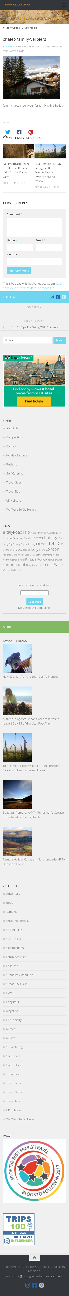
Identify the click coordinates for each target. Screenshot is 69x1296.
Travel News (14, 1092)
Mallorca (7, 554)
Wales (59, 564)
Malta (14, 554)
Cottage (51, 537)
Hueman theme (54, 1276)
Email (40, 240)
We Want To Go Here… (21, 509)
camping (11, 911)
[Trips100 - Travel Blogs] (18, 1233)
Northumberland (11, 559)
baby (58, 533)
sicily (17, 565)
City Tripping (14, 930)
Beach (10, 902)
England (25, 544)
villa (51, 565)
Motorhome (46, 554)
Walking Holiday (10, 570)
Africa (33, 533)
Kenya (42, 549)
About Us (12, 428)
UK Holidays (13, 500)
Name (12, 240)
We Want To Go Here (20, 1119)
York (20, 570)
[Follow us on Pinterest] (64, 297)
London (52, 549)
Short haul (13, 1056)
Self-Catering (14, 473)
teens (41, 565)
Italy (35, 549)
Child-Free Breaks (17, 921)
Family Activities (16, 957)
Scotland (9, 565)
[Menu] (64, 5)
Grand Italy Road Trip (19, 975)
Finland (40, 544)
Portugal (30, 559)
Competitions (15, 437)
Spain (34, 565)
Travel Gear (13, 482)
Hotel (9, 993)
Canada (27, 538)
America (41, 532)
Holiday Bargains (17, 455)
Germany (7, 549)
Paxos (22, 559)
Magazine (12, 1011)
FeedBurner (43, 607)
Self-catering (14, 1047)
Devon (61, 538)
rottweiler (52, 559)
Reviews (11, 464)
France (54, 543)
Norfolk (56, 554)
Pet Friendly (14, 1020)
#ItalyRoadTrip (16, 532)
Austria (51, 532)
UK (47, 565)
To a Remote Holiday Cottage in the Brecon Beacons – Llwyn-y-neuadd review (47, 172)
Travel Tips (13, 491)
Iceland (26, 549)
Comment (14, 214)
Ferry (32, 544)
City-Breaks (13, 939)
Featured (12, 966)
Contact (11, 446)
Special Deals (15, 1065)
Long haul (12, 1002)
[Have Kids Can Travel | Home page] (22, 5)
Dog (5, 544)
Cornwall (37, 538)
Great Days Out (16, 984)
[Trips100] (18, 1244)
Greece (17, 549)
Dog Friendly (14, 544)
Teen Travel (13, 1074)
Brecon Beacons (13, 538)
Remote (11, 1029)
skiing (28, 565)
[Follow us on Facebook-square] (57, 297)
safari (60, 559)
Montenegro (35, 554)
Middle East (23, 554)
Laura (10, 46)
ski (23, 564)
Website (12, 254)
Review (42, 559)
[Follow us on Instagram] (51, 297)
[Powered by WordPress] (21, 1276)
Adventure (13, 893)
